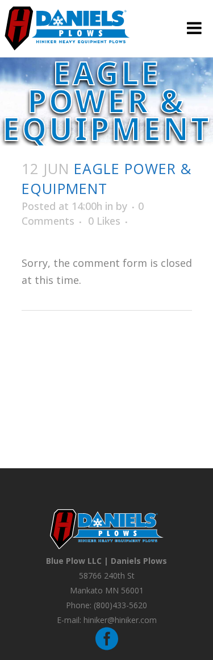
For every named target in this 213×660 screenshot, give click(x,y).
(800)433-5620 (120, 605)
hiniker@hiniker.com (120, 619)
